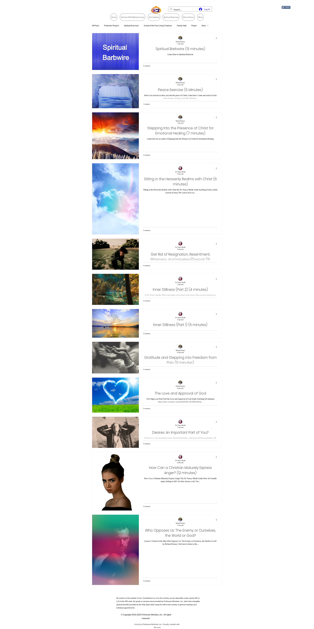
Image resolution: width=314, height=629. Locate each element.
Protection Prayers (111, 26)
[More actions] (217, 38)
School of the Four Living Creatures (158, 26)
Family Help (181, 26)
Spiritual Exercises (131, 26)
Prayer (194, 26)
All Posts (95, 26)
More (204, 26)
